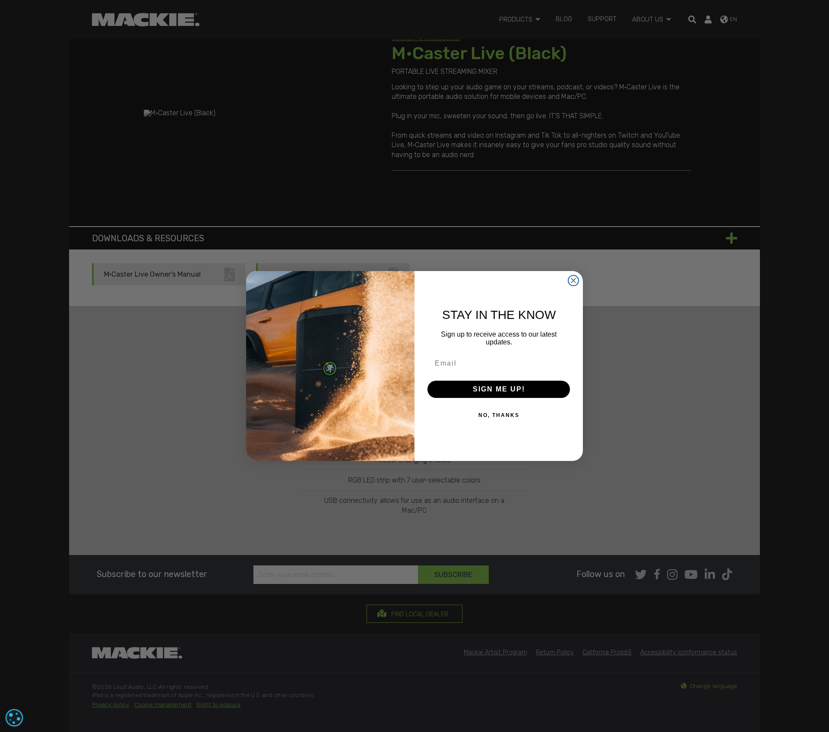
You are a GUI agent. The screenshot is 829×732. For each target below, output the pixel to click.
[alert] (14, 718)
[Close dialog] (573, 280)
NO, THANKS (498, 415)
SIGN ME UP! (499, 389)
